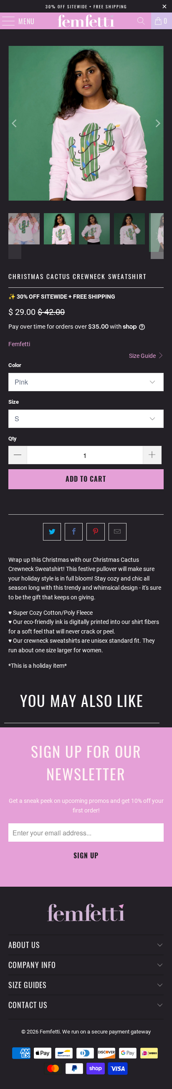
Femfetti (19, 344)
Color (14, 365)
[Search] (141, 21)
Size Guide (143, 355)
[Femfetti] (86, 21)
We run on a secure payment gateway (106, 1032)
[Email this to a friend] (117, 532)
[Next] (157, 123)
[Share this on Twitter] (52, 532)
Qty (12, 438)
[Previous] (14, 123)
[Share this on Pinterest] (95, 532)
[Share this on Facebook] (74, 532)
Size (13, 402)
